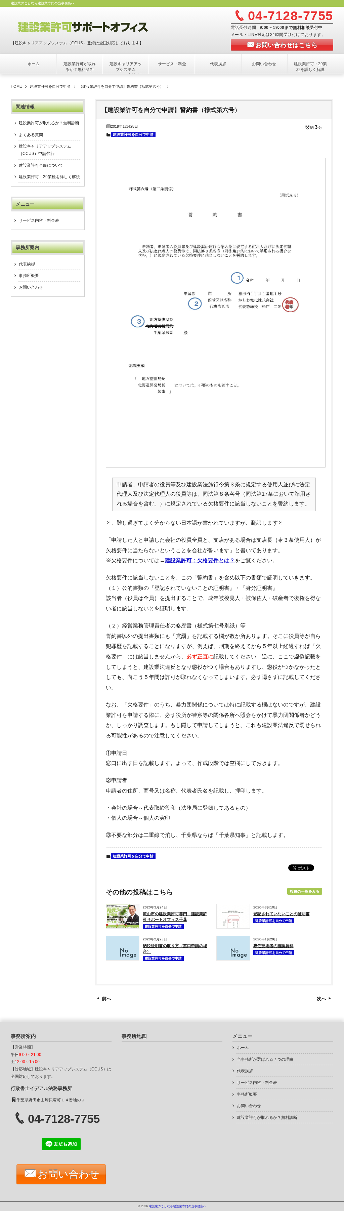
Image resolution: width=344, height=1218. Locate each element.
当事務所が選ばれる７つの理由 (265, 1059)
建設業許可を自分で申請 (133, 134)
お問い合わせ (264, 64)
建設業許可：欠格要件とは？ (200, 560)
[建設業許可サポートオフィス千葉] (93, 26)
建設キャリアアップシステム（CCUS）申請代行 (126, 70)
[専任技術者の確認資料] (233, 958)
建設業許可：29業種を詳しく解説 (310, 67)
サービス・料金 (172, 64)
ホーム (34, 64)
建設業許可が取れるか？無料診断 (79, 67)
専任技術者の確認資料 (273, 945)
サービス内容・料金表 (39, 220)
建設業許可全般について (41, 165)
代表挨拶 (218, 64)
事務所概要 (29, 275)
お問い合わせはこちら (286, 45)
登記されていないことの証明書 (281, 913)
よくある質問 (31, 134)
